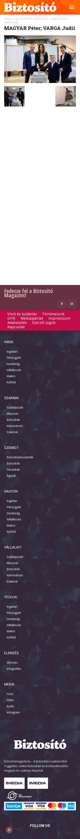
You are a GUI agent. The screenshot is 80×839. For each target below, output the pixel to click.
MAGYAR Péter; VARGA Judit (31, 18)
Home (7, 18)
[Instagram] (72, 304)
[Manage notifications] (9, 830)
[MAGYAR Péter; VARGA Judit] (40, 82)
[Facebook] (62, 304)
